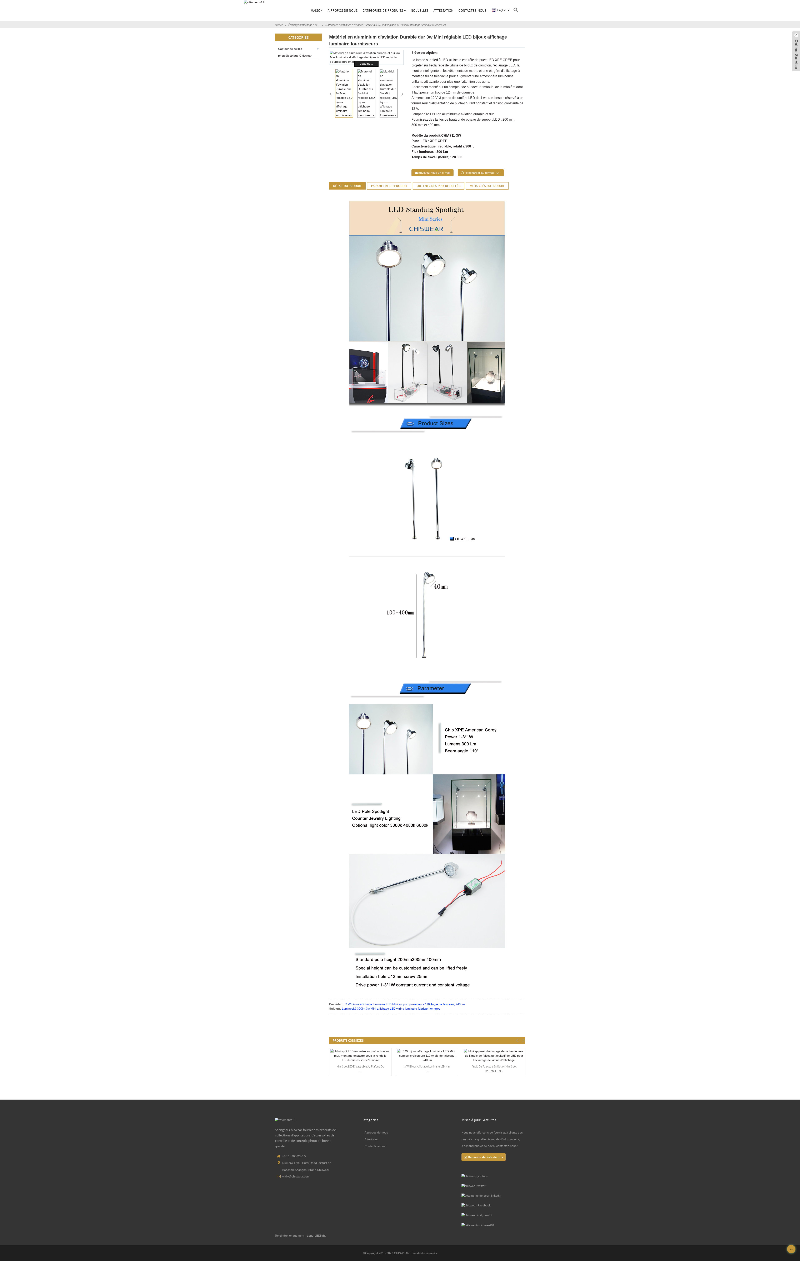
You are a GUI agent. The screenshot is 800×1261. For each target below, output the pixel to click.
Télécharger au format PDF (482, 172)
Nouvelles (420, 10)
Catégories (369, 1120)
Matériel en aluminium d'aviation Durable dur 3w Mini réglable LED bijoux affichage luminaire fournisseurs (385, 25)
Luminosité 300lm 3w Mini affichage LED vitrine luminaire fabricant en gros (391, 1008)
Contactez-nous (472, 10)
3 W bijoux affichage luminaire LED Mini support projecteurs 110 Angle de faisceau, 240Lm (405, 1004)
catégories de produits (383, 10)
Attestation (444, 10)
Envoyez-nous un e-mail (434, 172)
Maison (317, 10)
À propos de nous (343, 10)
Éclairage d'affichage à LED (303, 25)
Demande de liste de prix (485, 1157)
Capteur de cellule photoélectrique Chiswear (295, 52)
